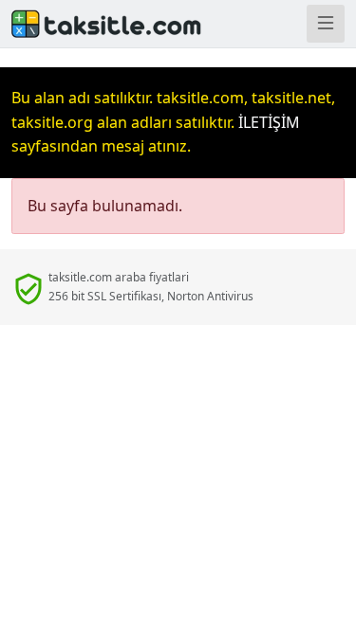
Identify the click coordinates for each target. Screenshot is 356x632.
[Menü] (326, 24)
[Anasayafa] (89, 24)
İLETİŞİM (269, 122)
